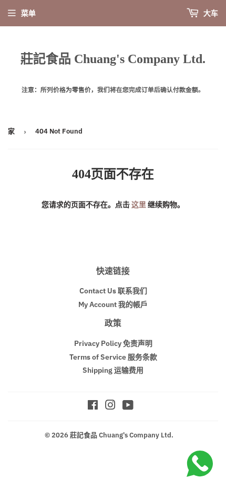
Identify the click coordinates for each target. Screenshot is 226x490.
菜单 (28, 13)
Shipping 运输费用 (113, 370)
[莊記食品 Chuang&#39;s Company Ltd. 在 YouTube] (127, 406)
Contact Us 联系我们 (113, 290)
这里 (138, 204)
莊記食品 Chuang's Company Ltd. (113, 59)
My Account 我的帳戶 (113, 304)
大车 (210, 13)
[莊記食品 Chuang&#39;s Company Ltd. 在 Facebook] (92, 406)
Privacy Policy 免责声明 (113, 343)
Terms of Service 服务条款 (113, 357)
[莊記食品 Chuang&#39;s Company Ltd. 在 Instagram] (110, 406)
